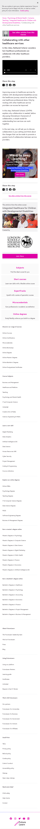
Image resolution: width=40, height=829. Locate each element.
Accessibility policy (8, 768)
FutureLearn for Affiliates (10, 728)
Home (4, 18)
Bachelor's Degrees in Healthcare (12, 585)
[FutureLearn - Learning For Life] (20, 823)
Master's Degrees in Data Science (13, 545)
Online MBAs (6, 486)
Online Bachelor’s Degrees (10, 362)
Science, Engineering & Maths (11, 417)
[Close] (38, 3)
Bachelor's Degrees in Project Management (15, 609)
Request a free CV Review (10, 689)
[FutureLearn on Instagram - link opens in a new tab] (15, 818)
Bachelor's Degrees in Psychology (13, 590)
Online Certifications (9, 338)
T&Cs (4, 744)
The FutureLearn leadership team (12, 635)
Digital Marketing (8, 432)
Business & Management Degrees (13, 520)
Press (4, 644)
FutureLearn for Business (10, 714)
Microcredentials (8, 343)
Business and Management (11, 382)
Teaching (5, 392)
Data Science (6, 446)
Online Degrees (7, 352)
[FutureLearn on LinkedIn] (28, 818)
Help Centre (6, 798)
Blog (4, 649)
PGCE (4, 511)
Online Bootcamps (8, 348)
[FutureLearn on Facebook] (11, 818)
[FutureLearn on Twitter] (19, 818)
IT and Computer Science (10, 402)
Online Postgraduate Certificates (12, 367)
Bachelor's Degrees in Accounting (13, 595)
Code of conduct (8, 763)
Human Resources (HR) (9, 451)
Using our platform (8, 664)
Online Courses (7, 333)
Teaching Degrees (8, 496)
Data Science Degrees (9, 506)
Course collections (8, 471)
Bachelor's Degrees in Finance (11, 604)
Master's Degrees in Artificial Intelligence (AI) (16, 570)
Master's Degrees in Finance (11, 560)
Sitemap (5, 773)
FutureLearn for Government (11, 719)
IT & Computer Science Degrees (12, 501)
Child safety (6, 793)
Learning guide (7, 674)
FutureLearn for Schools (10, 724)
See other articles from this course (20, 196)
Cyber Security (7, 456)
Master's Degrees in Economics (12, 565)
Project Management (9, 461)
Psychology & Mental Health (17, 18)
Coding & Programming (10, 466)
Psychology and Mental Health (12, 397)
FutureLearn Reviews (9, 669)
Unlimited (5, 684)
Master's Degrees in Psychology (12, 535)
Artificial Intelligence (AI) (10, 442)
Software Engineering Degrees (12, 515)
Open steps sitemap (9, 778)
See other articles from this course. (23, 33)
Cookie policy (7, 758)
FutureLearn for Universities (11, 709)
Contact (5, 803)
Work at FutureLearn (9, 639)
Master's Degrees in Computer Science (14, 540)
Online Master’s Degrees (10, 357)
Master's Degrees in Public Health (13, 555)
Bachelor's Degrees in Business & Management (17, 614)
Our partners (6, 704)
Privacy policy (7, 749)
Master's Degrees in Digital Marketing (14, 550)
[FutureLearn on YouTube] (24, 818)
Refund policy (7, 753)
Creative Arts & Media (9, 412)
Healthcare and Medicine (10, 387)
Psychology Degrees (9, 491)
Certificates (6, 679)
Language (5, 407)
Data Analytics (7, 437)
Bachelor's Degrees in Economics (12, 600)
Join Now (20, 256)
